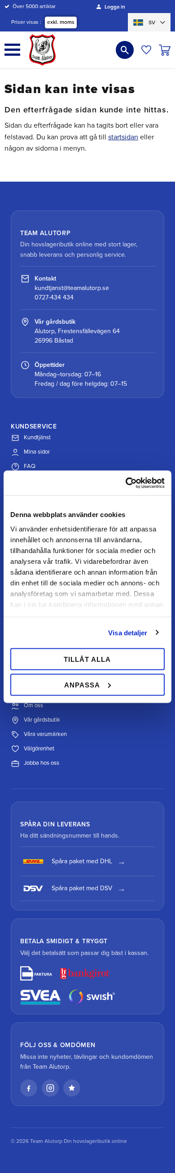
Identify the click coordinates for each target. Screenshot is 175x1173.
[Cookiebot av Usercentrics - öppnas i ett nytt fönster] (126, 483)
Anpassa (82, 684)
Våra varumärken (45, 734)
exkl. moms (60, 22)
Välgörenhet (39, 748)
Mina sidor (37, 451)
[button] (12, 50)
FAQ (29, 466)
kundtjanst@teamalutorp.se (72, 288)
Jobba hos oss (41, 763)
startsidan (123, 137)
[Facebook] (28, 1088)
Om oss (33, 705)
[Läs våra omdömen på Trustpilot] (71, 1088)
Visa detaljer (127, 632)
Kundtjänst (37, 437)
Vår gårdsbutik (42, 719)
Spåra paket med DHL (82, 861)
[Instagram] (50, 1088)
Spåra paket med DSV (82, 888)
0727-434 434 (54, 297)
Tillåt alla (87, 659)
